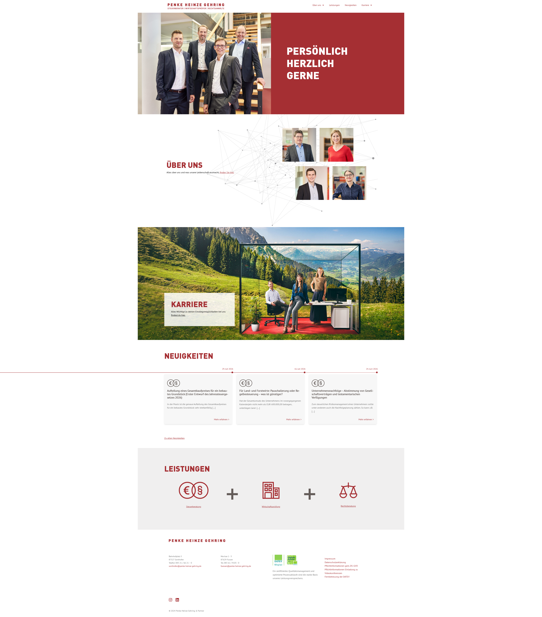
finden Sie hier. (227, 172)
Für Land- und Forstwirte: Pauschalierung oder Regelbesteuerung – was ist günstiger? (269, 392)
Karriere (365, 5)
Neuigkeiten (351, 5)
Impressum (330, 558)
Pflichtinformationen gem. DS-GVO (341, 565)
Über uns (316, 5)
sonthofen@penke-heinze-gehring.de (185, 566)
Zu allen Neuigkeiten (174, 438)
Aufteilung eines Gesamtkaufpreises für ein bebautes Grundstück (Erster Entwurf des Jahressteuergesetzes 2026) (197, 394)
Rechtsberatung (348, 506)
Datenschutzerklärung (335, 562)
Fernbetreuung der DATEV (337, 576)
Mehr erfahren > (221, 419)
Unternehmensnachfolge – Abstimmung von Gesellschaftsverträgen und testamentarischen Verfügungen (342, 394)
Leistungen (334, 5)
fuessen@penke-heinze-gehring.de (236, 566)
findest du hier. (178, 315)
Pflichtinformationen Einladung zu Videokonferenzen (341, 571)
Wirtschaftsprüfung (271, 506)
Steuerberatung (193, 506)
